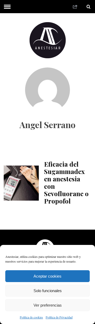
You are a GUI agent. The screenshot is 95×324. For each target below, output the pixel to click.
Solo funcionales (48, 290)
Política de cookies (31, 317)
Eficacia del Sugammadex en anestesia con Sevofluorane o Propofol (66, 182)
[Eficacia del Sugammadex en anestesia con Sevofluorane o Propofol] (21, 183)
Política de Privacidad (59, 317)
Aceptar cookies (47, 276)
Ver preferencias (48, 305)
